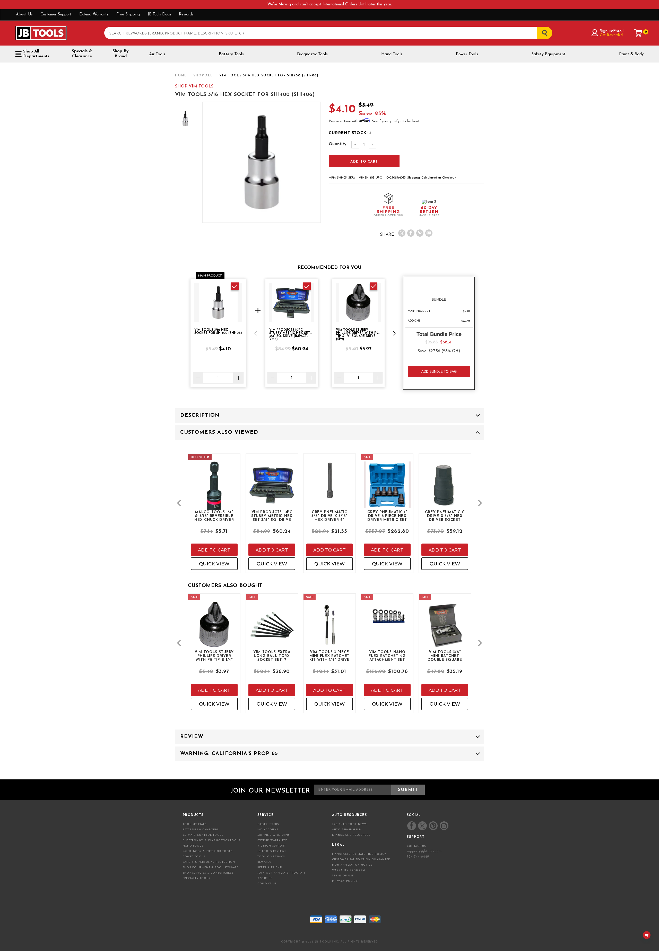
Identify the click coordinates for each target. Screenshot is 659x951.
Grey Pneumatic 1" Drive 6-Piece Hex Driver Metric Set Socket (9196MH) (387, 515)
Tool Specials (195, 824)
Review (191, 736)
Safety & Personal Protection (209, 862)
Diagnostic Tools (312, 54)
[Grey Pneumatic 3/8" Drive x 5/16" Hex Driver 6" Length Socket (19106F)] (329, 485)
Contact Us (266, 883)
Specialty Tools (196, 878)
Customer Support (56, 14)
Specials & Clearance (82, 53)
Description (200, 415)
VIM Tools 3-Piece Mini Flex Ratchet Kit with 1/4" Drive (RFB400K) (329, 655)
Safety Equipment (548, 54)
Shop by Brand (120, 53)
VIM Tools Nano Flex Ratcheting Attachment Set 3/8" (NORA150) (387, 655)
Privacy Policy (345, 881)
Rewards (186, 14)
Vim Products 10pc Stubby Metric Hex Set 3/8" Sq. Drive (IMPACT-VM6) (271, 515)
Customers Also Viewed (219, 432)
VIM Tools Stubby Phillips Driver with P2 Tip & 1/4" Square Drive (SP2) (214, 655)
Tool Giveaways (271, 856)
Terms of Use (343, 875)
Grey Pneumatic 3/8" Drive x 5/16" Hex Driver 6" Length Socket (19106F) (329, 515)
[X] (401, 233)
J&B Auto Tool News (349, 824)
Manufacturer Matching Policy (359, 854)
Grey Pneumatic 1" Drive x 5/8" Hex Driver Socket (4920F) (445, 515)
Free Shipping (128, 14)
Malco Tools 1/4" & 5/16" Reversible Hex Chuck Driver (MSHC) (214, 515)
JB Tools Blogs (159, 14)
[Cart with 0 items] (638, 32)
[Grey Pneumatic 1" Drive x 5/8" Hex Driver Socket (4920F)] (445, 489)
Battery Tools (231, 54)
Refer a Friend (269, 867)
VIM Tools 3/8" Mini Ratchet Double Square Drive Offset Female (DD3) (445, 655)
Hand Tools (391, 54)
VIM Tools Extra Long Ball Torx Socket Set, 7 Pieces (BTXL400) (272, 655)
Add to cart (214, 550)
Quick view (214, 564)
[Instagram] (443, 825)
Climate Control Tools (203, 835)
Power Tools (467, 54)
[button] (255, 333)
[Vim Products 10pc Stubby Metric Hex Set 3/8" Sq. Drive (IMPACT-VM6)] (272, 489)
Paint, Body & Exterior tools (208, 851)
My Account (267, 829)
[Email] (428, 233)
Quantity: (338, 144)
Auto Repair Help (346, 829)
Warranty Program (348, 870)
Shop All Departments (36, 53)
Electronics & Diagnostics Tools (211, 840)
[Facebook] (410, 233)
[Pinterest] (419, 233)
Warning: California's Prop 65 (229, 753)
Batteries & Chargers (201, 829)
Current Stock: (350, 133)
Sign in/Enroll (611, 31)
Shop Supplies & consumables (208, 873)
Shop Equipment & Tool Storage (211, 867)
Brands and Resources (351, 835)
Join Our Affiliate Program (281, 873)
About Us (24, 14)
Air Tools (157, 54)
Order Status (268, 824)
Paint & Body (631, 54)
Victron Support (271, 846)
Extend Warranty (94, 14)
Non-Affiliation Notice (352, 865)
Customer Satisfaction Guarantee (361, 859)
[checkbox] (234, 286)
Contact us (416, 846)
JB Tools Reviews (271, 851)
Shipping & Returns (273, 835)
